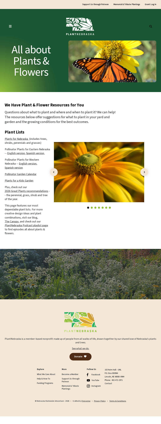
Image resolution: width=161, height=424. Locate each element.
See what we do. (80, 348)
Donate (78, 356)
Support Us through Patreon (95, 4)
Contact (108, 383)
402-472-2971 (117, 380)
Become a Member (70, 374)
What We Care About (46, 374)
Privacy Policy (100, 401)
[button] (7, 26)
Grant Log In (150, 4)
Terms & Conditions (117, 401)
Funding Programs (45, 383)
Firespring (86, 401)
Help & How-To (43, 379)
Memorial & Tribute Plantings (126, 4)
